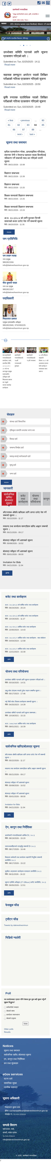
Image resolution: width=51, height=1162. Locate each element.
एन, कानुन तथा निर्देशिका (14, 1059)
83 (28, 125)
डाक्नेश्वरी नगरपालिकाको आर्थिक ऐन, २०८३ (20, 835)
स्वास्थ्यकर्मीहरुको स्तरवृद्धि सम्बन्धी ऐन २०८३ (20, 846)
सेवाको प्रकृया (11, 1018)
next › (20, 134)
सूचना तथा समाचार (12, 1050)
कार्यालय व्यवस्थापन (13, 1015)
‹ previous (25, 120)
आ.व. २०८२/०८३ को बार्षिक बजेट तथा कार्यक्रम (21, 616)
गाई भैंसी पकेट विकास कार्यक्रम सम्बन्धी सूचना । (21, 701)
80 (43, 120)
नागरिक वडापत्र (10, 1087)
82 (18, 125)
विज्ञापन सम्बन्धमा (11, 173)
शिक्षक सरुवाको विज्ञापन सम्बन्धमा (18, 195)
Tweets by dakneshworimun (16, 925)
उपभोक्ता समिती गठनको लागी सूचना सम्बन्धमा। (20, 712)
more (9, 232)
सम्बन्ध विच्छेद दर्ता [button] (17, 447)
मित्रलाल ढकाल (10, 318)
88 (33, 130)
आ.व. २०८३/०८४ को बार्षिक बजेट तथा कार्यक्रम (21, 605)
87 (23, 130)
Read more (9, 65)
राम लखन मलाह (9, 255)
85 (43, 125)
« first (10, 120)
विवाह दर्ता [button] (13, 439)
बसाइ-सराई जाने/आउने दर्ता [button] (20, 456)
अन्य (7, 573)
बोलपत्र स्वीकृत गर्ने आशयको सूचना (18, 540)
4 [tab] (30, 45)
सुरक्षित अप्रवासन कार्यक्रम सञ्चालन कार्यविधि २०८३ (23, 871)
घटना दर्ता (8, 1078)
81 (9, 125)
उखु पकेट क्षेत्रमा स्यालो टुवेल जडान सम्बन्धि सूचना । (23, 690)
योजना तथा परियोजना (36, 498)
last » (32, 134)
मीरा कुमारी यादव (10, 282)
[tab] (25, 421)
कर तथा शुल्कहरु (11, 1063)
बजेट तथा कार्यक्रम (23, 498)
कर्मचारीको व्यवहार (12, 1007)
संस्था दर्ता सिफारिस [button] (17, 421)
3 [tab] (27, 45)
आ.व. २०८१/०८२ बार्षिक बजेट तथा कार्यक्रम (20, 627)
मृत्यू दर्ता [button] (13, 465)
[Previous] (2, 38)
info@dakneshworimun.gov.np (16, 1139)
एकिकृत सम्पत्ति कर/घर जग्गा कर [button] (22, 430)
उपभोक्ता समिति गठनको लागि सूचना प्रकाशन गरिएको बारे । (25, 680)
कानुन (46, 498)
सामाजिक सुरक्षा (10, 1083)
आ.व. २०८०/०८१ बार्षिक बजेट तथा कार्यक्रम (20, 649)
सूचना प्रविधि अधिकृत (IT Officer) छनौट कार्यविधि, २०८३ (25, 882)
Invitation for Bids (12, 562)
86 (14, 130)
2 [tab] (24, 45)
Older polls (8, 1029)
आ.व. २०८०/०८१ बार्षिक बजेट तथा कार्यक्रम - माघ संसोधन (25, 638)
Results (7, 1032)
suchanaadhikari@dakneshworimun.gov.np (28, 1110)
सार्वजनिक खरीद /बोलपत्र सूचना (17, 1054)
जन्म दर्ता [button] (13, 474)
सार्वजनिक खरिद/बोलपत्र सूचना (9, 499)
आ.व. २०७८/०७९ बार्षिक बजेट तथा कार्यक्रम (20, 723)
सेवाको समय (10, 1011)
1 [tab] (20, 45)
